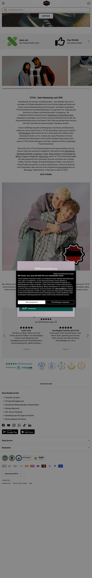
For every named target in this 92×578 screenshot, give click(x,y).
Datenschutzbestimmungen (63, 274)
